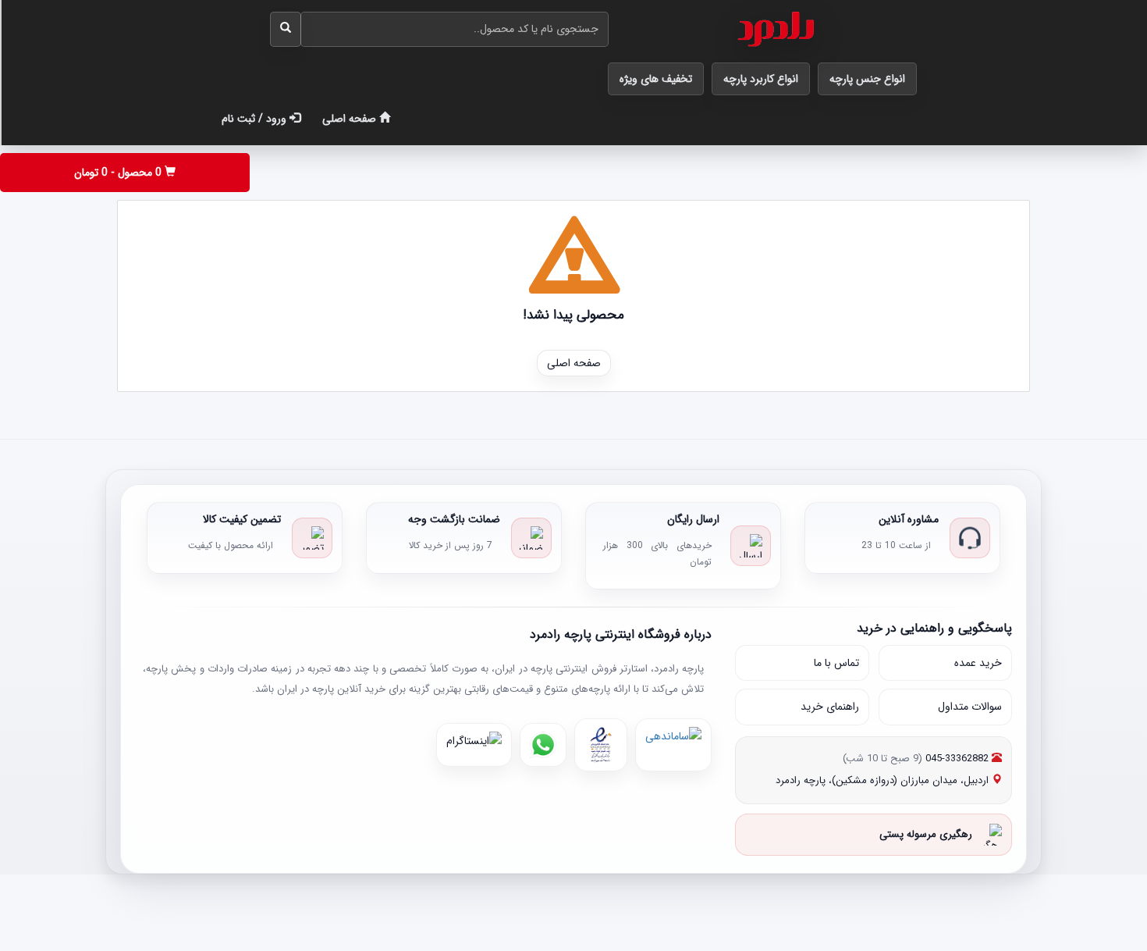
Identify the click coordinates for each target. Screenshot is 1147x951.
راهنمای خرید (830, 706)
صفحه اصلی (350, 118)
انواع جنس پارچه (867, 78)
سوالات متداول (970, 706)
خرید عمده (978, 662)
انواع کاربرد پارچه (760, 78)
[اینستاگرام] (474, 745)
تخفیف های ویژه (656, 78)
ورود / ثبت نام (255, 118)
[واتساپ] (543, 745)
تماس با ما (836, 662)
